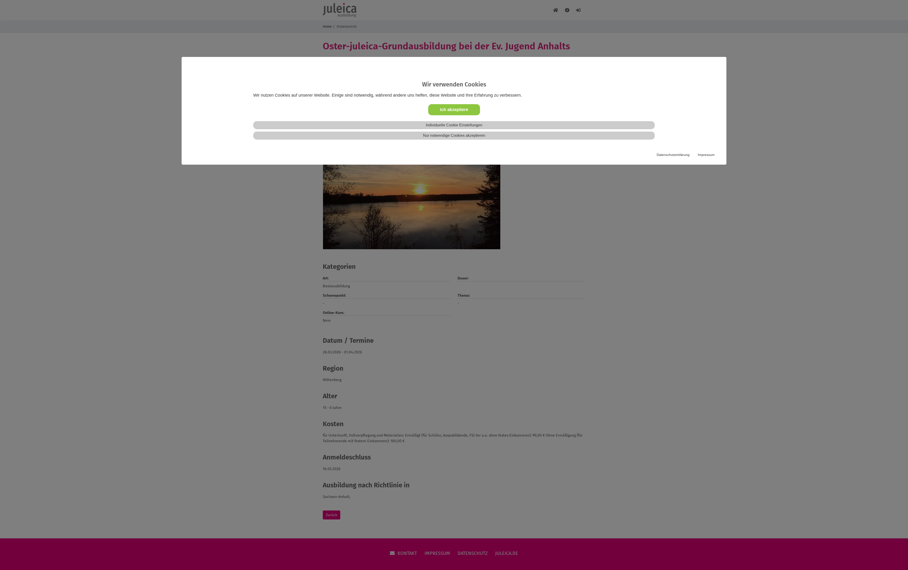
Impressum (706, 155)
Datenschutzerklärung (673, 155)
